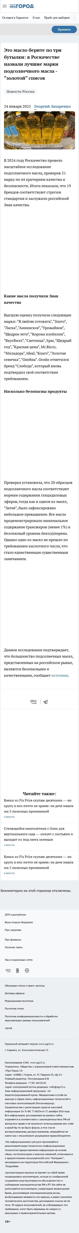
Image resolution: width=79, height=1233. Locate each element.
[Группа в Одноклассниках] (17, 970)
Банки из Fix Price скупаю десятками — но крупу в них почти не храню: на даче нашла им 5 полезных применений (38, 808)
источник (59, 675)
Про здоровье (13, 929)
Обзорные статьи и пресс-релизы (25, 985)
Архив (8, 1028)
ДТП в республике (15, 914)
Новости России (21, 91)
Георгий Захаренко (52, 106)
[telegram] (47, 702)
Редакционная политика (19, 1000)
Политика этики (14, 1008)
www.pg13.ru (46, 1043)
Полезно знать (13, 947)
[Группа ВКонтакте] (8, 970)
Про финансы (13, 939)
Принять (64, 29)
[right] (75, 18)
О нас (36, 17)
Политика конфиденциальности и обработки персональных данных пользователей (31, 1018)
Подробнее (12, 1166)
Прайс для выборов (57, 17)
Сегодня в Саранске (15, 17)
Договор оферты (15, 993)
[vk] (33, 702)
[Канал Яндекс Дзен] (27, 970)
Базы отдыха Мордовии (19, 922)
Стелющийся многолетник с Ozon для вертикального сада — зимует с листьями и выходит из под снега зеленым (38, 836)
